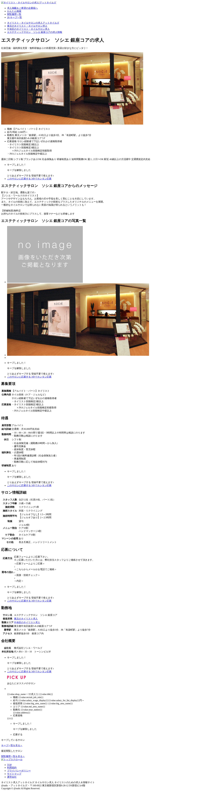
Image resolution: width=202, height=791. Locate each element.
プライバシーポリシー (19, 770)
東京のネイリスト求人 (26, 618)
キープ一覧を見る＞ (11, 745)
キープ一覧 (14, 17)
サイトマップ (14, 774)
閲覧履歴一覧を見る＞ (13, 756)
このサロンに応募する (29, 178)
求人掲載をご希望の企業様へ (22, 8)
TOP (9, 765)
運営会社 (12, 777)
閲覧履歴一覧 (14, 14)
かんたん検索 (14, 11)
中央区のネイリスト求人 (27, 622)
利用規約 (12, 767)
